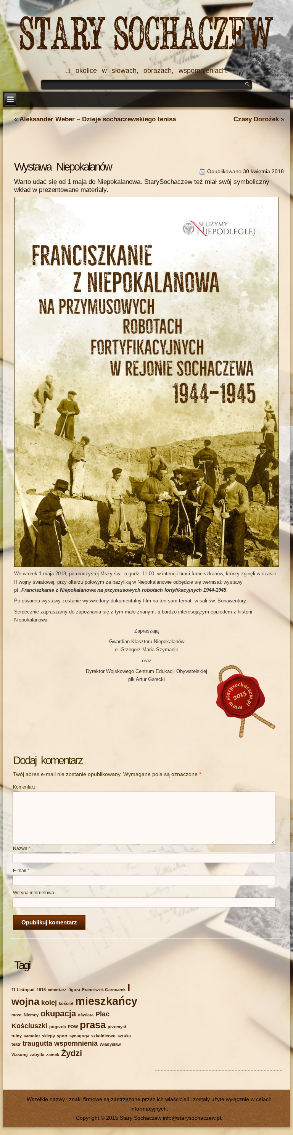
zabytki (37, 1054)
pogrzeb (57, 1026)
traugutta (37, 1043)
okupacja (58, 1013)
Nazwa (22, 848)
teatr (16, 1044)
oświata (85, 1015)
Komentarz (24, 787)
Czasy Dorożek (256, 119)
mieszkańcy (106, 1001)
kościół (66, 1003)
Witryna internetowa (33, 892)
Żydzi (71, 1053)
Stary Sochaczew (146, 35)
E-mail (21, 870)
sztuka (124, 1036)
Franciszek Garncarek (104, 989)
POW (73, 1026)
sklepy (48, 1036)
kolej (49, 1002)
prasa (93, 1024)
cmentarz (57, 989)
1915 (41, 989)
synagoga (79, 1036)
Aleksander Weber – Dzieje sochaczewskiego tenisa (97, 119)
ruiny (16, 1036)
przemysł (117, 1026)
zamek (52, 1054)
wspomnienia (76, 1043)
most (16, 1015)
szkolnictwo (103, 1036)
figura (74, 989)
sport (62, 1036)
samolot (32, 1036)
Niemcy (31, 1015)
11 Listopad (23, 989)
